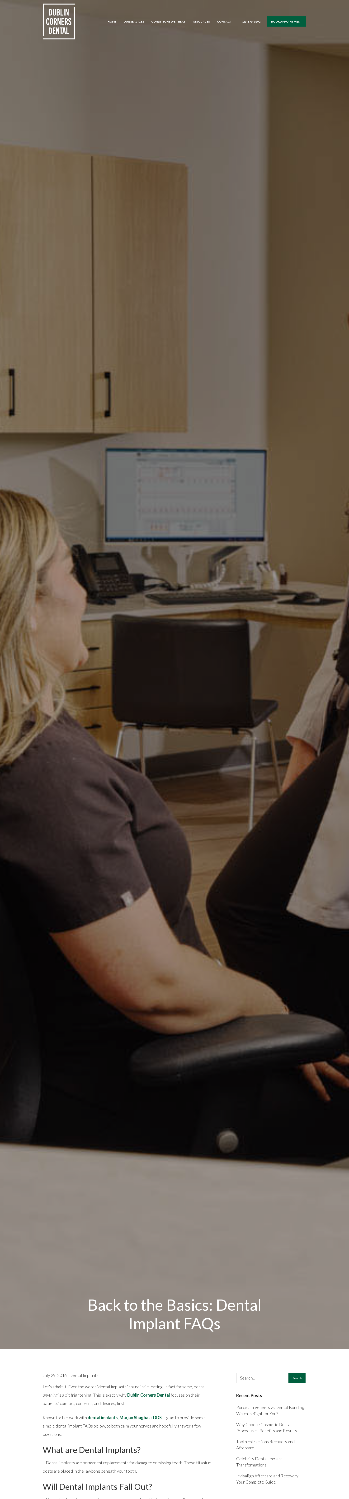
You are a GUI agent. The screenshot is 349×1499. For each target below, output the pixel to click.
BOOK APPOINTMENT (286, 21)
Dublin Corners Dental (148, 1395)
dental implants (103, 1417)
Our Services (133, 21)
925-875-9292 (250, 21)
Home (112, 21)
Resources (201, 21)
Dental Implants (84, 1375)
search (297, 1378)
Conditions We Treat (168, 21)
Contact (224, 21)
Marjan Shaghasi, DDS (140, 1417)
